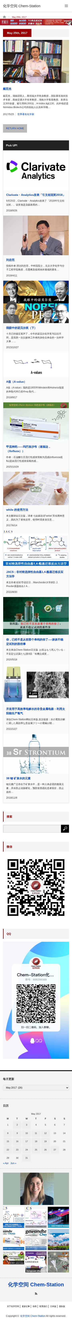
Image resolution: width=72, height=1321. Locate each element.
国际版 (62, 1306)
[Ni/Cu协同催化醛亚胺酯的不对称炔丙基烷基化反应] (36, 1239)
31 (26, 1158)
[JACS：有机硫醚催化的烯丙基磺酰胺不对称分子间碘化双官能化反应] (36, 1217)
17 (26, 1141)
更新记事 (26, 1306)
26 (45, 1150)
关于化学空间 (13, 1306)
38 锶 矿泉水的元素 (18, 778)
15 (8, 1141)
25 (36, 1150)
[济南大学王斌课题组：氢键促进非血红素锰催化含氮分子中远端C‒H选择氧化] (13, 1217)
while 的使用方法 (17, 509)
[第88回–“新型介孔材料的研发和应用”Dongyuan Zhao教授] (36, 1262)
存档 (35, 1306)
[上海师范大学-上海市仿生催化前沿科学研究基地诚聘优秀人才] (58, 1239)
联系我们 (43, 1306)
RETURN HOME (15, 128)
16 (17, 1141)
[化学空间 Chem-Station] (21, 6)
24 (26, 1150)
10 (26, 1133)
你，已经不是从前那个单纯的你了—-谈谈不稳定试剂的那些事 (34, 641)
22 (8, 1150)
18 (36, 1141)
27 (55, 1150)
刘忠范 (10, 259)
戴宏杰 (7, 88)
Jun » (13, 1163)
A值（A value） (16, 381)
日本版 (53, 1306)
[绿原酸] (58, 1262)
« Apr (6, 1163)
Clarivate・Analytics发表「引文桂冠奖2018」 (35, 194)
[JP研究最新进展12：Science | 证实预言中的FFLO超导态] (58, 1217)
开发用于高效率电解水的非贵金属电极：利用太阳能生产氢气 (35, 711)
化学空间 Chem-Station (36, 1285)
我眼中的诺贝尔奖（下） (21, 327)
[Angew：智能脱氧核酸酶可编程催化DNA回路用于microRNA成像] (13, 1239)
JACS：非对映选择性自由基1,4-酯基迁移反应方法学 (34, 574)
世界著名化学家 (25, 114)
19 (45, 1141)
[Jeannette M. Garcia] (36, 1189)
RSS (36, 1293)
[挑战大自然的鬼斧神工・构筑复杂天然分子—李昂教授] (13, 1257)
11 (36, 1133)
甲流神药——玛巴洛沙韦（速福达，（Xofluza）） (28, 449)
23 (17, 1150)
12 (45, 1133)
